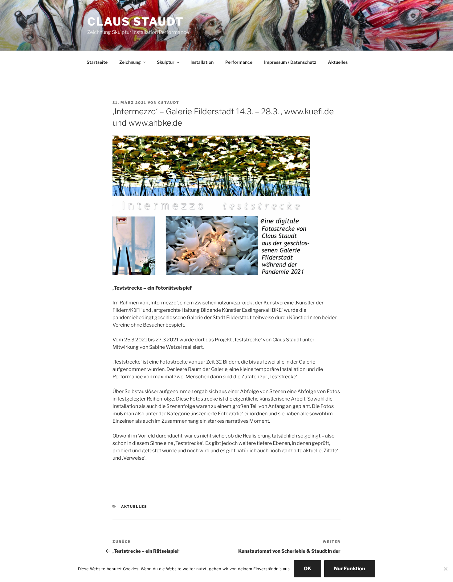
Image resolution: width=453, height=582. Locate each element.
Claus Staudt (135, 21)
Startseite (97, 62)
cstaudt (168, 102)
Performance (238, 62)
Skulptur (165, 62)
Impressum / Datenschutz (290, 62)
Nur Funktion (349, 569)
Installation (202, 62)
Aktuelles (338, 62)
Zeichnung (130, 62)
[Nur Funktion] (445, 569)
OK (307, 569)
